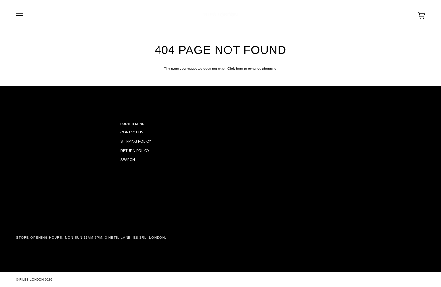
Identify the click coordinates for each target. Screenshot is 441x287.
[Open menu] (26, 15)
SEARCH (127, 160)
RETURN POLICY (134, 151)
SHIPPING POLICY (135, 141)
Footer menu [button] (132, 124)
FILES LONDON (31, 279)
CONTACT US (131, 132)
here (239, 68)
